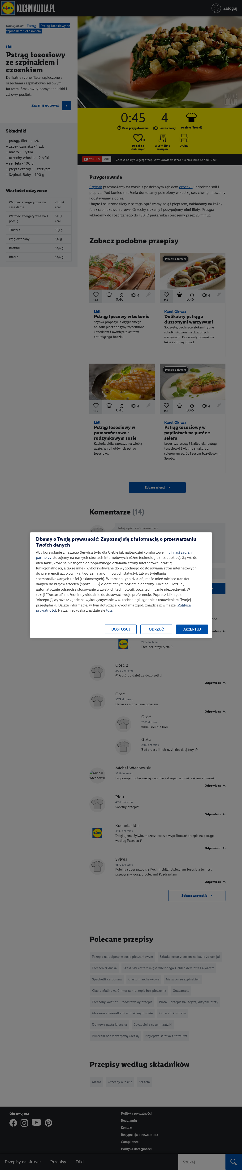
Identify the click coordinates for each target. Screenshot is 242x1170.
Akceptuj (192, 629)
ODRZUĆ (156, 629)
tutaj (109, 610)
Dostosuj (120, 629)
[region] (121, 585)
